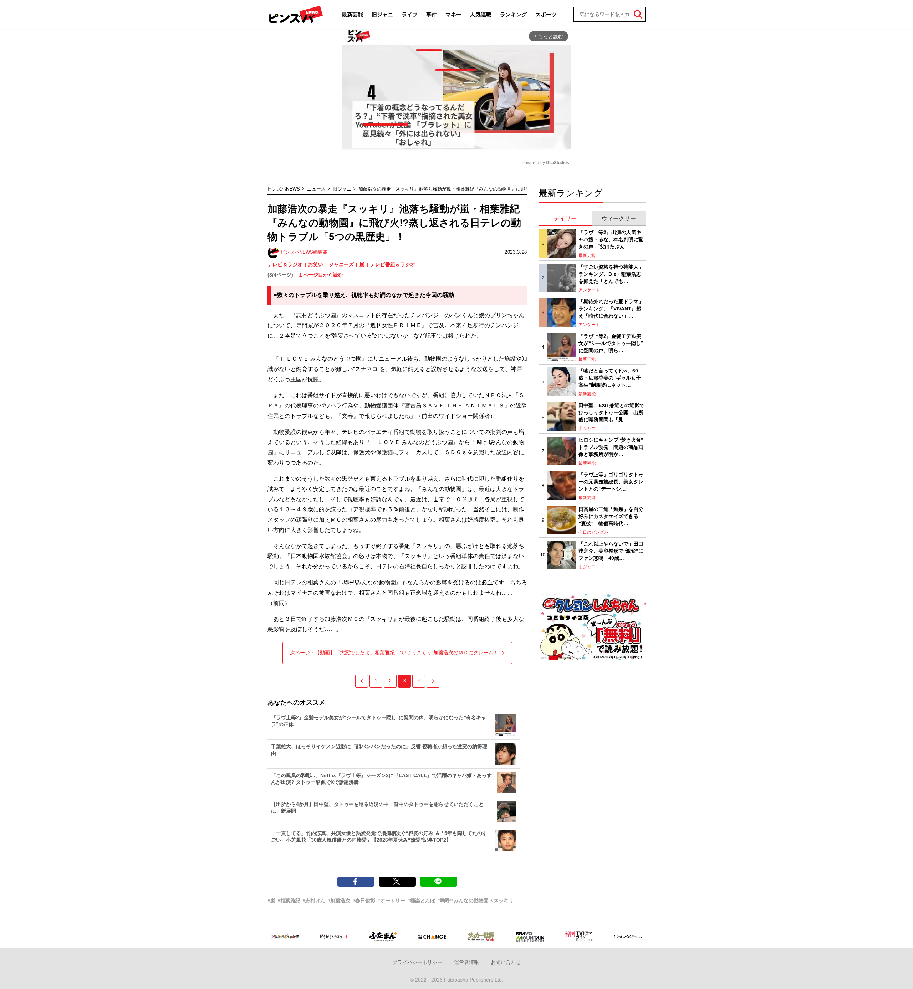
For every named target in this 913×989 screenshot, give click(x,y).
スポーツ (546, 14)
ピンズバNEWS (283, 189)
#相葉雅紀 (288, 900)
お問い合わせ (506, 962)
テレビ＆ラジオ (284, 264)
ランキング (513, 14)
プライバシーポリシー (417, 962)
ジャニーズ (341, 264)
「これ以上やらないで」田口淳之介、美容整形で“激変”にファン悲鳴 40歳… (610, 551)
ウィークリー (619, 218)
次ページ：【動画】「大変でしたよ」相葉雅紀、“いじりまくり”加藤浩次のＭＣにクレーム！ (394, 652)
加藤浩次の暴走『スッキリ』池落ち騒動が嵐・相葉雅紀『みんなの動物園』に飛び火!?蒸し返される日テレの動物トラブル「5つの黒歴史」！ (505, 189)
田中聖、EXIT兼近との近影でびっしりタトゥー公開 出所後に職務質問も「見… (611, 412)
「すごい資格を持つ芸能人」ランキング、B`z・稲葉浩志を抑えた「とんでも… (610, 274)
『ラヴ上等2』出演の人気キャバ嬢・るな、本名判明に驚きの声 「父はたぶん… (610, 239)
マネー (453, 14)
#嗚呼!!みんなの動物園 (463, 900)
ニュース (316, 189)
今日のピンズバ (593, 532)
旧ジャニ (382, 14)
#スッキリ (502, 900)
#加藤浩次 (338, 900)
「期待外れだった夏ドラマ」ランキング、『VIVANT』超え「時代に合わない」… (610, 308)
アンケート (589, 290)
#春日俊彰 (363, 900)
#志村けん (313, 900)
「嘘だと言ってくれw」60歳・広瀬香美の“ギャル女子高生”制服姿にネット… (609, 377)
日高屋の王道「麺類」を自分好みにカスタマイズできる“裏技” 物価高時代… (610, 516)
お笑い (315, 264)
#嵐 (271, 900)
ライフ (410, 14)
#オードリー (391, 900)
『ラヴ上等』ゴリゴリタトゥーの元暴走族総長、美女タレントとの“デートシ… (610, 481)
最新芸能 (352, 14)
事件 (431, 14)
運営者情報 (466, 962)
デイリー (565, 218)
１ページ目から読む (320, 275)
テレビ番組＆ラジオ (392, 264)
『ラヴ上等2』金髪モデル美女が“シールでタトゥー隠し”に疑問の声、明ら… (610, 343)
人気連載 (480, 14)
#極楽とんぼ (421, 900)
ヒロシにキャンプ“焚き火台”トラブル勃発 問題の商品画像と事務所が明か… (610, 447)
